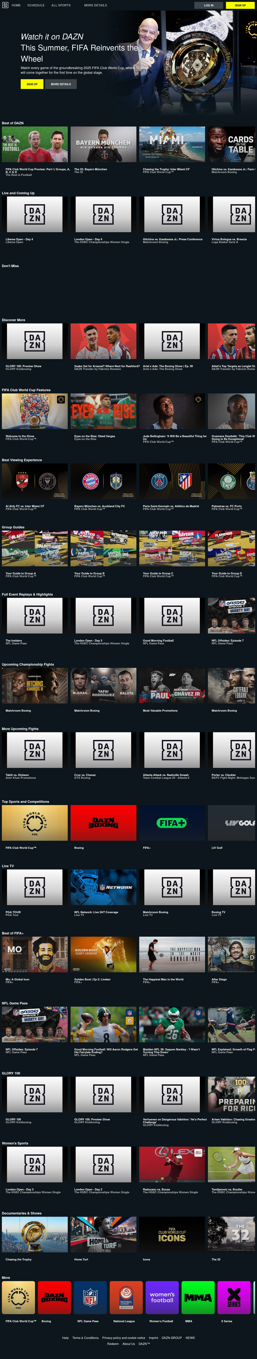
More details (95, 5)
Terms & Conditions (85, 1338)
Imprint (153, 1338)
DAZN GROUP (172, 1338)
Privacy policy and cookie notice (123, 1338)
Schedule (36, 5)
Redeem (113, 1344)
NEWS (190, 1338)
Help (65, 1338)
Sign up (240, 5)
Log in (208, 5)
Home (16, 5)
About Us (128, 1344)
